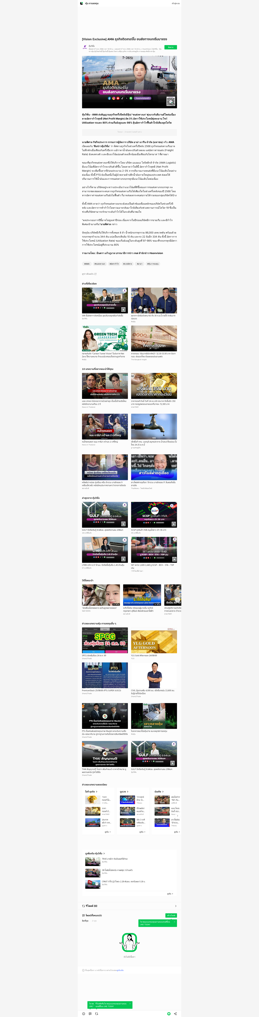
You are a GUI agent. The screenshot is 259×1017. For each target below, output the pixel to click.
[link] (90, 1013)
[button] (83, 1013)
